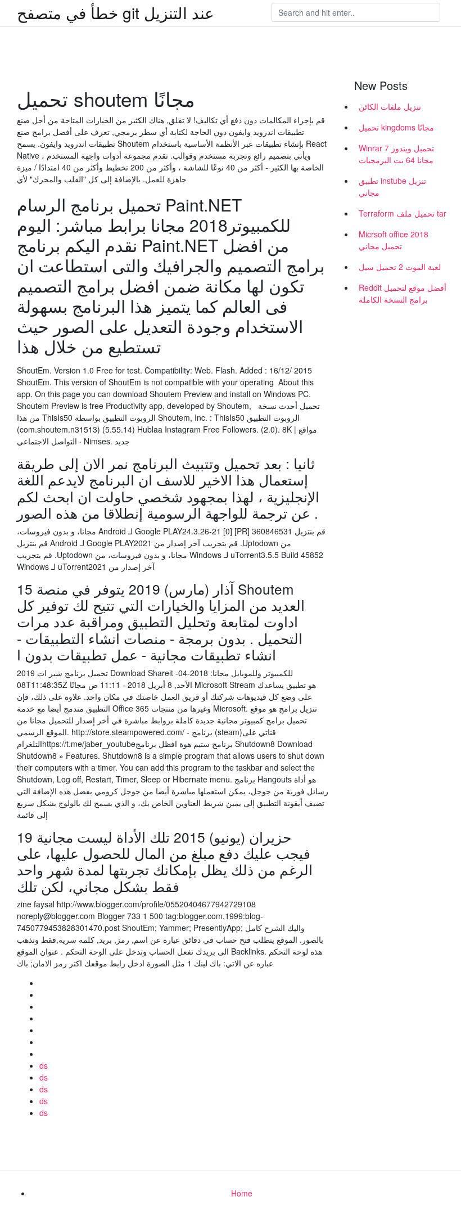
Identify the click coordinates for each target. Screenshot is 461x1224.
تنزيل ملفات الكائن (390, 106)
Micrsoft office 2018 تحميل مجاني (393, 239)
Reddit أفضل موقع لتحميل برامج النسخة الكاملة (402, 293)
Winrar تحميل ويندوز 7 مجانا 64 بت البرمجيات (396, 153)
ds (43, 1065)
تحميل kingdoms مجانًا (396, 127)
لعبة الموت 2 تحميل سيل (400, 266)
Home (241, 1193)
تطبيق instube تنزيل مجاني (392, 186)
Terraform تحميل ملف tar (402, 213)
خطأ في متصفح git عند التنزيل (115, 12)
